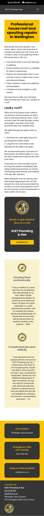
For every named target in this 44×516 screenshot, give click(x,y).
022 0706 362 (15, 2)
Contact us (22, 242)
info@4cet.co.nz (11, 494)
